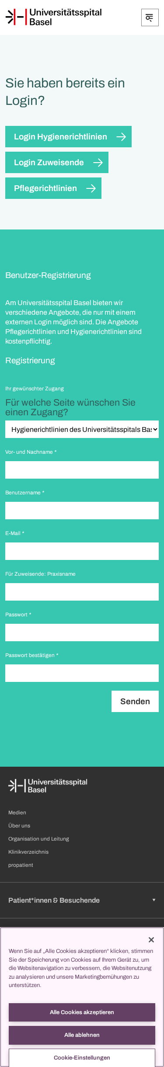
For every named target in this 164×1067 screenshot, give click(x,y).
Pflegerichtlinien (45, 188)
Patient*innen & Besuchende (54, 900)
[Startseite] (53, 17)
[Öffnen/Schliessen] (150, 17)
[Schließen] (151, 939)
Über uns (19, 826)
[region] (82, 997)
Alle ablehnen (82, 1035)
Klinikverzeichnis (28, 852)
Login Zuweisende (49, 162)
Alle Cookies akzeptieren (82, 1012)
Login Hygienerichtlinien (60, 136)
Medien (17, 813)
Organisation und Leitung (38, 839)
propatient (20, 865)
